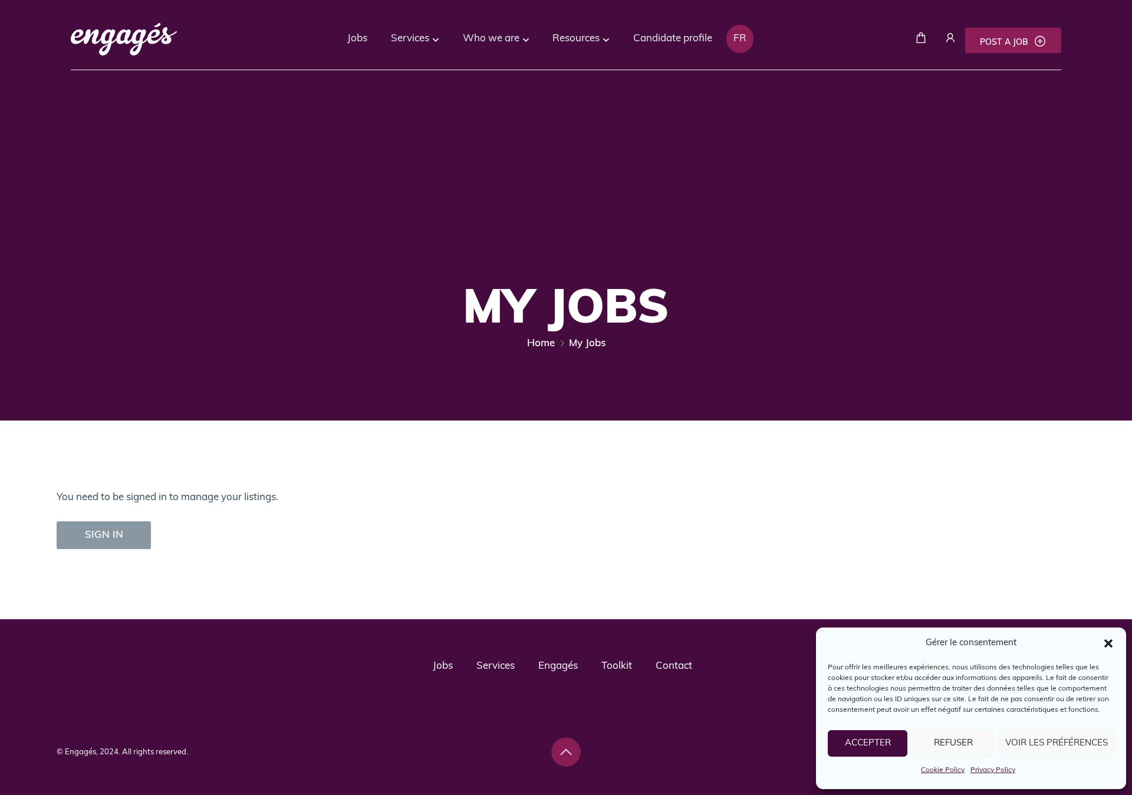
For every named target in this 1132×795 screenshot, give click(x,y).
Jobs (357, 39)
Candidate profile (672, 39)
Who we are (491, 39)
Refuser (953, 743)
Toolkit (616, 666)
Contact (674, 666)
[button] (1108, 643)
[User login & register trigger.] (950, 40)
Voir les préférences (1056, 743)
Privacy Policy (992, 770)
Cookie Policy (943, 770)
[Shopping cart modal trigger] (920, 40)
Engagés (558, 666)
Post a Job (1005, 42)
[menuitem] (740, 39)
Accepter (868, 743)
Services (410, 39)
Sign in (104, 535)
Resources (576, 39)
